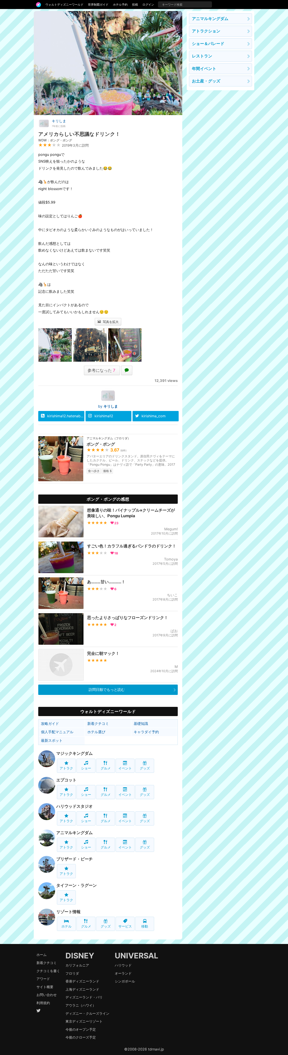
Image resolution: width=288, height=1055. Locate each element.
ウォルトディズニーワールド (64, 4)
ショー (86, 768)
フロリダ (72, 973)
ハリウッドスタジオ (74, 806)
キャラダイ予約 (146, 732)
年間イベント (204, 68)
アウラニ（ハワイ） (80, 1005)
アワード (43, 979)
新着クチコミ (98, 723)
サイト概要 (44, 987)
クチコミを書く (48, 971)
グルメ (106, 768)
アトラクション (206, 31)
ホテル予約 (120, 4)
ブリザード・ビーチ (74, 859)
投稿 (135, 4)
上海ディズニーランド (82, 989)
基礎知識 (141, 723)
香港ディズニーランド (82, 981)
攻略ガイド (50, 723)
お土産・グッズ (206, 81)
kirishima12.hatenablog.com (65, 416)
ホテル (66, 926)
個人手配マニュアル (57, 732)
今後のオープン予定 (80, 1029)
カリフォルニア (77, 965)
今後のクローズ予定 (80, 1037)
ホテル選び (96, 732)
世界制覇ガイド (98, 4)
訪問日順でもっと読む (107, 689)
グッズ (145, 768)
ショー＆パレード (208, 43)
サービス (125, 926)
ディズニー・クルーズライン (87, 1013)
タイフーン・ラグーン (76, 885)
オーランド (123, 973)
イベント (125, 768)
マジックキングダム (74, 753)
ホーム (41, 955)
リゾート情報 (68, 911)
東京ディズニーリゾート (84, 1021)
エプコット (66, 780)
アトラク (66, 768)
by (108, 406)
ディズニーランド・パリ (84, 997)
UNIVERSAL (136, 955)
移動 (144, 926)
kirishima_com (154, 416)
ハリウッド (123, 965)
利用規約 (43, 1003)
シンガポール (125, 981)
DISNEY (79, 955)
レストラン (202, 56)
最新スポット (52, 740)
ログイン (148, 4)
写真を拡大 (110, 322)
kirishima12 (103, 416)
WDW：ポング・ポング (55, 140)
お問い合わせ (46, 995)
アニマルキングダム (74, 832)
